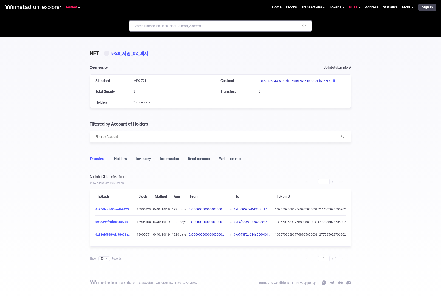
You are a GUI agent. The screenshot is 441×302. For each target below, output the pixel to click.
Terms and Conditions (273, 283)
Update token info (336, 67)
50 (102, 258)
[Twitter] (324, 282)
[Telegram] (332, 282)
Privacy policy (306, 283)
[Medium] (340, 282)
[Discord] (348, 282)
